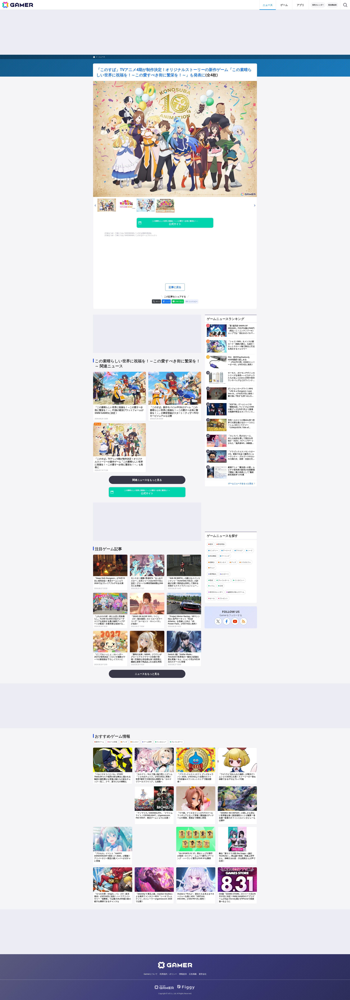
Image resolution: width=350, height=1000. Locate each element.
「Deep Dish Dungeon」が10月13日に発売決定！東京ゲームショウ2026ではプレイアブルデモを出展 (109, 580)
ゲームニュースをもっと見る (240, 483)
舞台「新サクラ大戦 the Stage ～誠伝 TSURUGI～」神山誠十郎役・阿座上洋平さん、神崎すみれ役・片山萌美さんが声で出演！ (237, 857)
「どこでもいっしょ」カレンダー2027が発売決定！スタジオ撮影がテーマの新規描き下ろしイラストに (109, 657)
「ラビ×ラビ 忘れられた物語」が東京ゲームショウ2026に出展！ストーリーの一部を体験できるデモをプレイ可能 (237, 776)
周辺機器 (213, 556)
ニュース (268, 5)
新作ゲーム (100, 742)
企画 (221, 586)
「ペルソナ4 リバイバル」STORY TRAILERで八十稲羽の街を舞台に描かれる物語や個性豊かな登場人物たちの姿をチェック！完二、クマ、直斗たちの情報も (112, 778)
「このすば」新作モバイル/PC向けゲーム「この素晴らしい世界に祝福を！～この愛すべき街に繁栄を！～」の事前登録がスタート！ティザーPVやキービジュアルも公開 (174, 411)
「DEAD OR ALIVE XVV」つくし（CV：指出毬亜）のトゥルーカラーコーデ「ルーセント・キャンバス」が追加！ (146, 620)
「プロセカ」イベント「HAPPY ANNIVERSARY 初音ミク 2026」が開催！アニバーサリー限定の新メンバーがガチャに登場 (112, 857)
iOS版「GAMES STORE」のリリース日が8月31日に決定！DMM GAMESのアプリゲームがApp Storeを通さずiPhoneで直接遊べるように (237, 897)
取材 (211, 580)
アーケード (227, 550)
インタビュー (239, 580)
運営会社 (202, 974)
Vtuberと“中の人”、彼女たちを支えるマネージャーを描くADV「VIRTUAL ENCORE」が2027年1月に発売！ (195, 896)
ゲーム (284, 5)
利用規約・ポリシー (168, 974)
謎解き (212, 562)
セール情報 (113, 742)
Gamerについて (151, 974)
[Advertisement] (175, 32)
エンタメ (223, 562)
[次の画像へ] (175, 139)
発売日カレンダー (216, 592)
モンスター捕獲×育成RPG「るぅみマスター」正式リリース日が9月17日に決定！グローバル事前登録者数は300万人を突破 (147, 582)
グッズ (233, 562)
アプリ (300, 5)
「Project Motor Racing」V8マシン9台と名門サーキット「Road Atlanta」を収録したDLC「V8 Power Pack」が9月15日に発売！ (184, 620)
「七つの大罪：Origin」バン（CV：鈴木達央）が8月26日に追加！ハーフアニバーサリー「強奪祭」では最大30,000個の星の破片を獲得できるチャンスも (112, 897)
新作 (211, 544)
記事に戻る (175, 287)
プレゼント (224, 598)
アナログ (239, 550)
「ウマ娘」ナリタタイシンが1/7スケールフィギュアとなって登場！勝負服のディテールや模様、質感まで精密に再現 (195, 815)
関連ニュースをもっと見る (147, 479)
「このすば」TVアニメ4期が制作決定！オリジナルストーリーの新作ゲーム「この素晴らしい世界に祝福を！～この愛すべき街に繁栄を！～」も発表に (174, 72)
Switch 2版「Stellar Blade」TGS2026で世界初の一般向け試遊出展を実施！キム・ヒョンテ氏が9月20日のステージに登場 (184, 658)
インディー (214, 550)
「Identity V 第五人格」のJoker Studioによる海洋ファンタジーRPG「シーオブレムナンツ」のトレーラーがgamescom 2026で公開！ (154, 897)
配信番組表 (332, 5)
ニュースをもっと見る (147, 673)
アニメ (97, 424)
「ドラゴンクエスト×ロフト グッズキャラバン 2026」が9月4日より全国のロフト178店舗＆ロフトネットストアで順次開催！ (195, 778)
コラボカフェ (246, 562)
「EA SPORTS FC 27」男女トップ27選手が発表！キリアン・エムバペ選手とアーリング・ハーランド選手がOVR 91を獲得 (195, 856)
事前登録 (221, 544)
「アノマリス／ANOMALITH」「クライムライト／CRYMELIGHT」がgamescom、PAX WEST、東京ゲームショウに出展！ (154, 815)
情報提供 (183, 974)
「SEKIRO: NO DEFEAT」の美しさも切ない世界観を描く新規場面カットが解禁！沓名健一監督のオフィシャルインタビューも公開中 (237, 817)
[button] (95, 205)
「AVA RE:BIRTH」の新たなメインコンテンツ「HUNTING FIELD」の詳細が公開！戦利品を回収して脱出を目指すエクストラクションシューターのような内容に (184, 583)
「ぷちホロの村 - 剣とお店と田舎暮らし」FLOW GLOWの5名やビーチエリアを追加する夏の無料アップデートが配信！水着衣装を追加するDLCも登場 (109, 621)
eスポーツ (225, 574)
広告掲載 (193, 974)
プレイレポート (223, 580)
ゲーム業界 (147, 742)
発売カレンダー (318, 5)
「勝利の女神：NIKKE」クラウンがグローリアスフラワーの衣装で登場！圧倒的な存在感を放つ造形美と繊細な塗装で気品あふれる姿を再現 (146, 658)
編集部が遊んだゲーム (236, 592)
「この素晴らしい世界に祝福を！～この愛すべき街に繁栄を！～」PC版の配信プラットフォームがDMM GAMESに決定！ (119, 410)
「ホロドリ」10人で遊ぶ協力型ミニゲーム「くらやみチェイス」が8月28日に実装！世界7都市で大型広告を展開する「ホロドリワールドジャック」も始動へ (154, 778)
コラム (212, 586)
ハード (249, 550)
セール (212, 598)
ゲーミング (225, 556)
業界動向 (213, 574)
